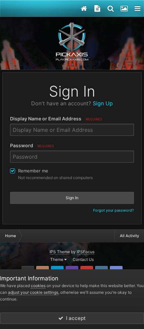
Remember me (33, 170)
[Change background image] (124, 8)
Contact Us (83, 259)
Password (32, 145)
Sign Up (103, 103)
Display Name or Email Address (56, 118)
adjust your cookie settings (33, 292)
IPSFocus (85, 251)
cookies (38, 285)
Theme (57, 259)
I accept (74, 318)
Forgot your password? (113, 210)
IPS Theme (60, 251)
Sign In (72, 197)
